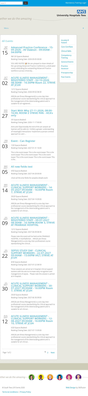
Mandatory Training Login (76, 3)
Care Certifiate (67, 47)
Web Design (71, 387)
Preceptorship (67, 72)
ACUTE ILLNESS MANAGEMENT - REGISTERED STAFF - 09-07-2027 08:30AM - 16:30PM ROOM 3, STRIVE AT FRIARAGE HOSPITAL (33, 221)
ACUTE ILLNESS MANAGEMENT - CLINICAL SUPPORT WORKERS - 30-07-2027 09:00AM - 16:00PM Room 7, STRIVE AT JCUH (32, 287)
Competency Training (66, 56)
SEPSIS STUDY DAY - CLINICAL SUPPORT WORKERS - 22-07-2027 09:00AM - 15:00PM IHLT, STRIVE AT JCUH (32, 254)
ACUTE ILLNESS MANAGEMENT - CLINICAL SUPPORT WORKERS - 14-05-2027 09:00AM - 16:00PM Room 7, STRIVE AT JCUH (32, 188)
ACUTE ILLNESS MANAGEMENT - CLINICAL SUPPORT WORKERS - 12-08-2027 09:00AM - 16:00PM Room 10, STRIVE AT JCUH (32, 319)
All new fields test (22, 166)
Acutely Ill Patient (65, 41)
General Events (67, 62)
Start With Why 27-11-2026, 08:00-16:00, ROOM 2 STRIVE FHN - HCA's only (32, 113)
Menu (44, 28)
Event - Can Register (23, 141)
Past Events (66, 77)
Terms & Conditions (10, 392)
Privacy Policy (25, 392)
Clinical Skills (66, 51)
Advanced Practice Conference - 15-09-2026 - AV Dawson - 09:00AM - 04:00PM (32, 50)
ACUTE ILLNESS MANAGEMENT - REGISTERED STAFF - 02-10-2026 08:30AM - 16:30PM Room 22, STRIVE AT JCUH (33, 81)
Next (53, 352)
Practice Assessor (64, 67)
